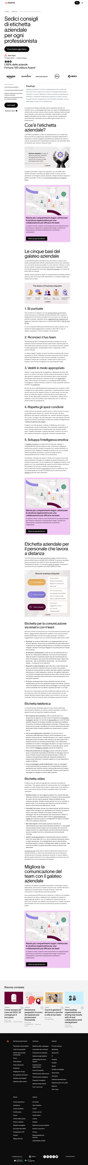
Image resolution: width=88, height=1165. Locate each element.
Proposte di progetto (38, 1080)
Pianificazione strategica (40, 1077)
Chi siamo (35, 1102)
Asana (32, 633)
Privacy (34, 1132)
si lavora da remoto (53, 564)
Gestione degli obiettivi (39, 1056)
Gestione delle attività (39, 1083)
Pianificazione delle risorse (40, 1073)
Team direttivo (36, 1105)
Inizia (77, 2)
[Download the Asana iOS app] (18, 1160)
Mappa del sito (18, 1138)
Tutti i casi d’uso (37, 1087)
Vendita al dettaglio (58, 1069)
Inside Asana (36, 1115)
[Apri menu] (82, 3)
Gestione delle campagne (40, 1046)
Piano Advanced (18, 1065)
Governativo (55, 1073)
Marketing (55, 1049)
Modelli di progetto (19, 1125)
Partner (15, 1135)
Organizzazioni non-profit (60, 1082)
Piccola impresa (57, 1046)
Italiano (34, 1156)
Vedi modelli (11, 105)
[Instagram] (50, 1156)
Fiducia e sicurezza (38, 1128)
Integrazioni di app (19, 1071)
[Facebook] (53, 1156)
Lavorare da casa (30, 851)
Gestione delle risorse (20, 1081)
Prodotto (54, 1059)
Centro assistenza (18, 1102)
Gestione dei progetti (19, 1078)
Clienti (34, 1108)
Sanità (54, 1066)
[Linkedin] (47, 1156)
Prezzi (15, 1058)
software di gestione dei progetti (35, 421)
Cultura (34, 1118)
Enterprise (16, 1068)
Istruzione (55, 1076)
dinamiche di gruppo (53, 269)
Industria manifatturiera (59, 1079)
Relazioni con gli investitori (40, 1125)
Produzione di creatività (39, 1053)
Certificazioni (17, 1112)
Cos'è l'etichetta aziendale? (11, 87)
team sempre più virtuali (47, 558)
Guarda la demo (10, 110)
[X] (44, 1156)
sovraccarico (46, 468)
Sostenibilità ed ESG (38, 1140)
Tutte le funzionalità (19, 1049)
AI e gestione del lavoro (20, 1075)
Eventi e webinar (18, 1122)
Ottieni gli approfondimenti (36, 238)
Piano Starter (17, 1061)
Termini (68, 1156)
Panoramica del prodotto (21, 1046)
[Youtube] (56, 1156)
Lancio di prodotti (37, 1070)
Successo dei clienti (19, 1128)
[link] (6, 11)
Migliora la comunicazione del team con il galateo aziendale (13, 98)
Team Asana (12, 55)
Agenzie (54, 1086)
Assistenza (16, 1105)
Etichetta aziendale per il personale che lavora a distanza (13, 94)
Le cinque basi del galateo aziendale (13, 90)
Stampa (34, 1122)
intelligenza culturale (41, 748)
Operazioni (55, 1053)
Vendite (54, 1062)
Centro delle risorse (19, 1118)
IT (52, 1056)
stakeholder (61, 378)
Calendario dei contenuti (40, 1049)
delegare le (28, 472)
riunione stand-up (53, 313)
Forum (15, 1115)
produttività (36, 384)
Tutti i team (55, 1089)
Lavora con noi (37, 1112)
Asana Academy (18, 1108)
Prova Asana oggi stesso (16, 49)
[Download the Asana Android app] (30, 1160)
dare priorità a (53, 720)
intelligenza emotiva (32, 444)
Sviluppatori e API (18, 1132)
